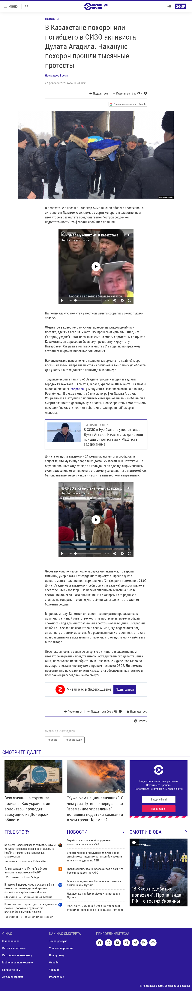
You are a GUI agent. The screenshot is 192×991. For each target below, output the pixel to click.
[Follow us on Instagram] (126, 942)
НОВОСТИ (77, 832)
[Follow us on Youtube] (117, 942)
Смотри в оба (146, 832)
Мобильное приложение (17, 962)
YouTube (54, 969)
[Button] (98, 93)
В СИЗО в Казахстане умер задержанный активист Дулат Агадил (113, 488)
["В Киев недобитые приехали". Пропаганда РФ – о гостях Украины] (159, 872)
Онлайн (53, 962)
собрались (78, 389)
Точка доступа (58, 941)
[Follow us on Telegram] (135, 942)
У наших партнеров (61, 948)
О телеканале (11, 941)
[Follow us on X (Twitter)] (108, 942)
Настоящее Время (56, 75)
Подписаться (125, 689)
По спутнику (56, 955)
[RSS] (144, 942)
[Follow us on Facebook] (99, 942)
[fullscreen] (130, 300)
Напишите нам (11, 969)
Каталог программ (14, 948)
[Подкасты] (152, 942)
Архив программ (12, 977)
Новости (52, 19)
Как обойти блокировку (17, 955)
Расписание (56, 977)
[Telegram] (169, 6)
